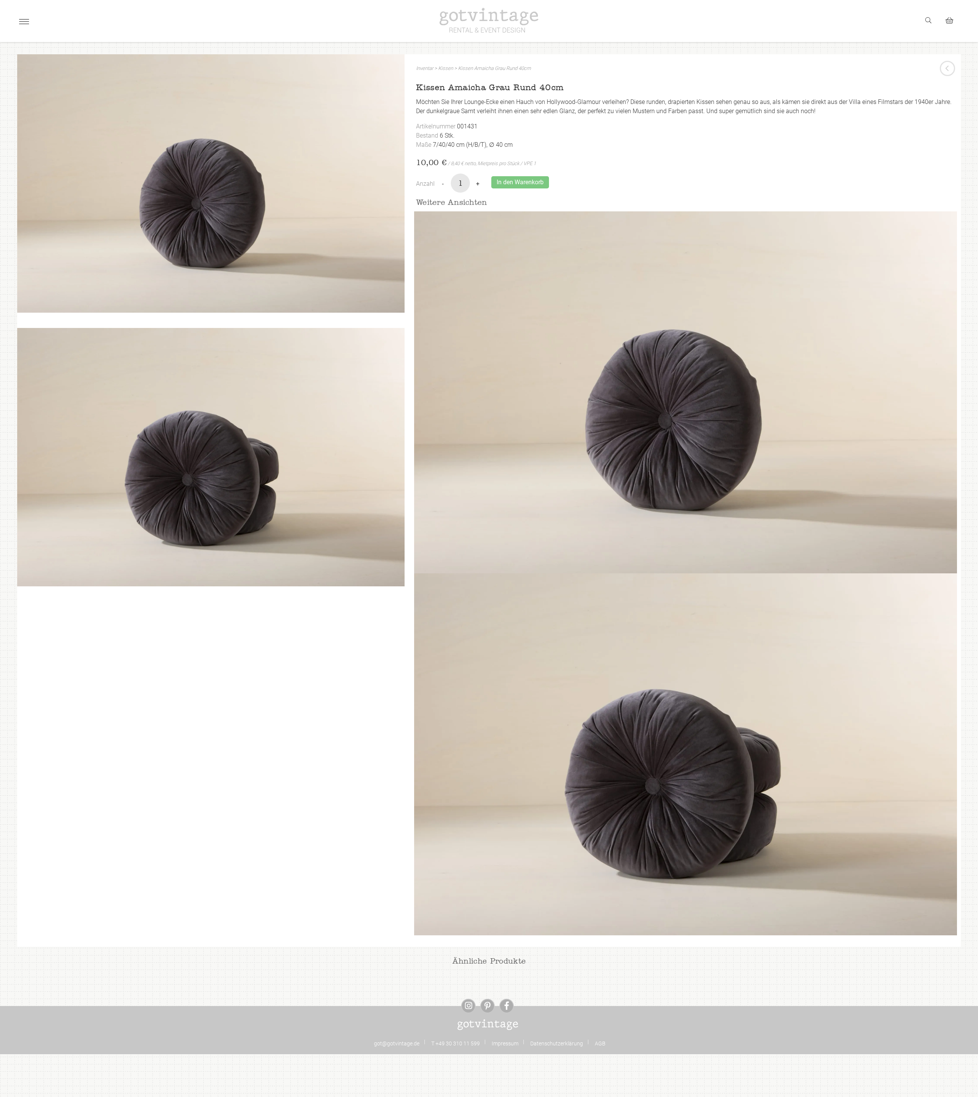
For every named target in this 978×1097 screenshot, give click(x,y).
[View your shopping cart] (952, 19)
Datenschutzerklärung (556, 1043)
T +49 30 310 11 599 (455, 1043)
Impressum (505, 1043)
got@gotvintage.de (396, 1043)
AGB (600, 1043)
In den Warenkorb (520, 182)
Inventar (424, 68)
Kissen (445, 68)
